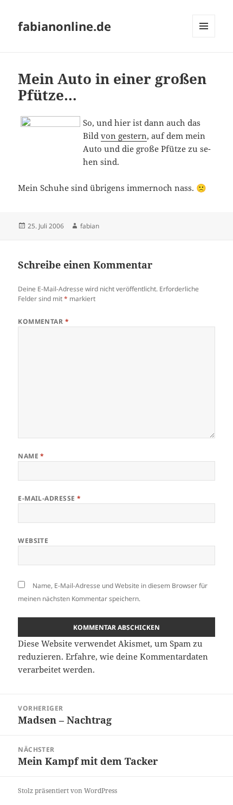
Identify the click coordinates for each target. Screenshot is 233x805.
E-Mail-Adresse (49, 498)
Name (31, 456)
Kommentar (43, 321)
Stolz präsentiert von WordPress (67, 790)
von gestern (124, 135)
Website (33, 540)
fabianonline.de (64, 26)
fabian (89, 226)
